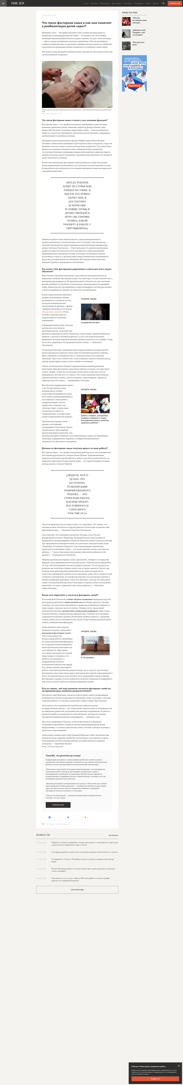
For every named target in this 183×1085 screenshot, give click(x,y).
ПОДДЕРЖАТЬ (155, 1079)
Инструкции (139, 3)
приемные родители (63, 824)
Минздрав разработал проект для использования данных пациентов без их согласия (84, 852)
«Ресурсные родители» (52, 312)
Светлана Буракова (55, 746)
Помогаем (128, 3)
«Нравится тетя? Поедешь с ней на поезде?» (139, 32)
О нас (86, 3)
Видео (148, 3)
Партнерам (104, 3)
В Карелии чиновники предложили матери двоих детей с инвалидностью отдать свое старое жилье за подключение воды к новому (84, 843)
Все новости (113, 835)
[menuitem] (3, 3)
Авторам (94, 3)
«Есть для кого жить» (138, 43)
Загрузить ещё (77, 890)
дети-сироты (51, 824)
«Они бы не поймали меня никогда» (139, 20)
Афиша (156, 3)
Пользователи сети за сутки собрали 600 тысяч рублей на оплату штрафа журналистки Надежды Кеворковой (80, 879)
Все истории (117, 3)
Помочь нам (175, 3)
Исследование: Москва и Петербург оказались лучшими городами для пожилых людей (82, 860)
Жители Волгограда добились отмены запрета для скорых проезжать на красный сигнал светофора (83, 869)
